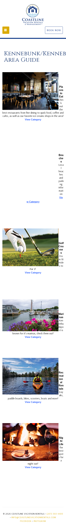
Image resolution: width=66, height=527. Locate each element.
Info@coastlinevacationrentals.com (33, 517)
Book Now (54, 30)
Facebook (26, 521)
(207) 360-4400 (55, 513)
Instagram (40, 521)
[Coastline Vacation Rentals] (33, 14)
